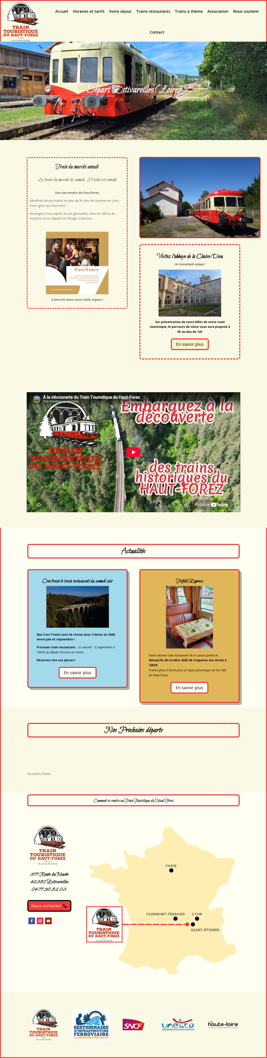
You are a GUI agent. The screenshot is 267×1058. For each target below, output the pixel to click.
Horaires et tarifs (89, 11)
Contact (157, 32)
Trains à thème (189, 11)
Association (217, 11)
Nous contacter (46, 906)
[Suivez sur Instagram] (40, 921)
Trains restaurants (153, 11)
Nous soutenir (246, 11)
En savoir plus (190, 344)
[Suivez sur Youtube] (48, 921)
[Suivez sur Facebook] (31, 921)
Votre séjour (120, 11)
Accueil (61, 11)
